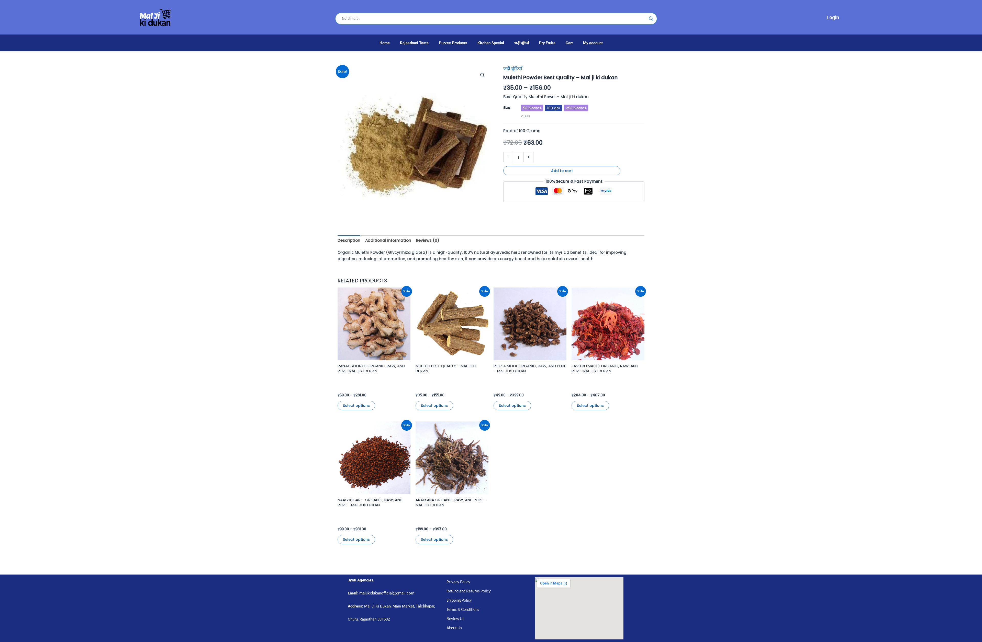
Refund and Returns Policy (469, 591)
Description (349, 240)
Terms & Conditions (463, 609)
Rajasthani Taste (414, 43)
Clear (525, 116)
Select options (356, 405)
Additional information (388, 240)
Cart (569, 43)
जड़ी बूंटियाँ (521, 43)
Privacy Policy (458, 581)
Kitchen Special (490, 43)
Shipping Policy (459, 600)
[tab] (349, 240)
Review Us (455, 618)
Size (506, 107)
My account (593, 43)
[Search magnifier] (651, 18)
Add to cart (562, 170)
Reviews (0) (427, 240)
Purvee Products (453, 43)
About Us (454, 627)
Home (385, 43)
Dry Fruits (547, 43)
